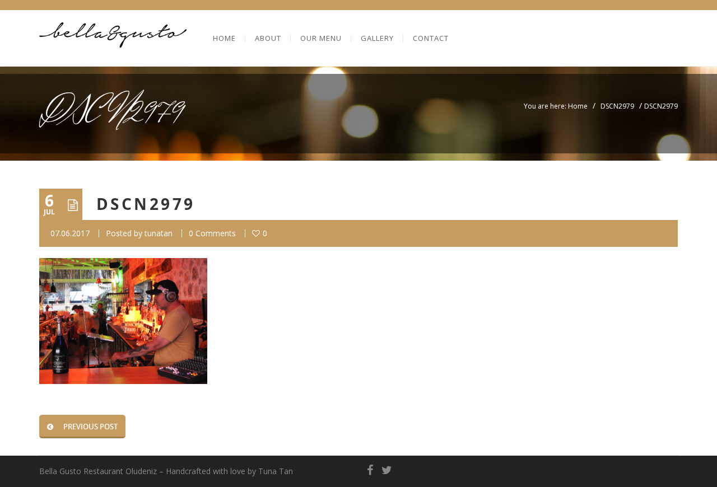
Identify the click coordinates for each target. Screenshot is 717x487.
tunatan (159, 233)
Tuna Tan (275, 471)
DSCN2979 (617, 106)
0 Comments (212, 233)
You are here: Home (556, 106)
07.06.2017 (70, 233)
